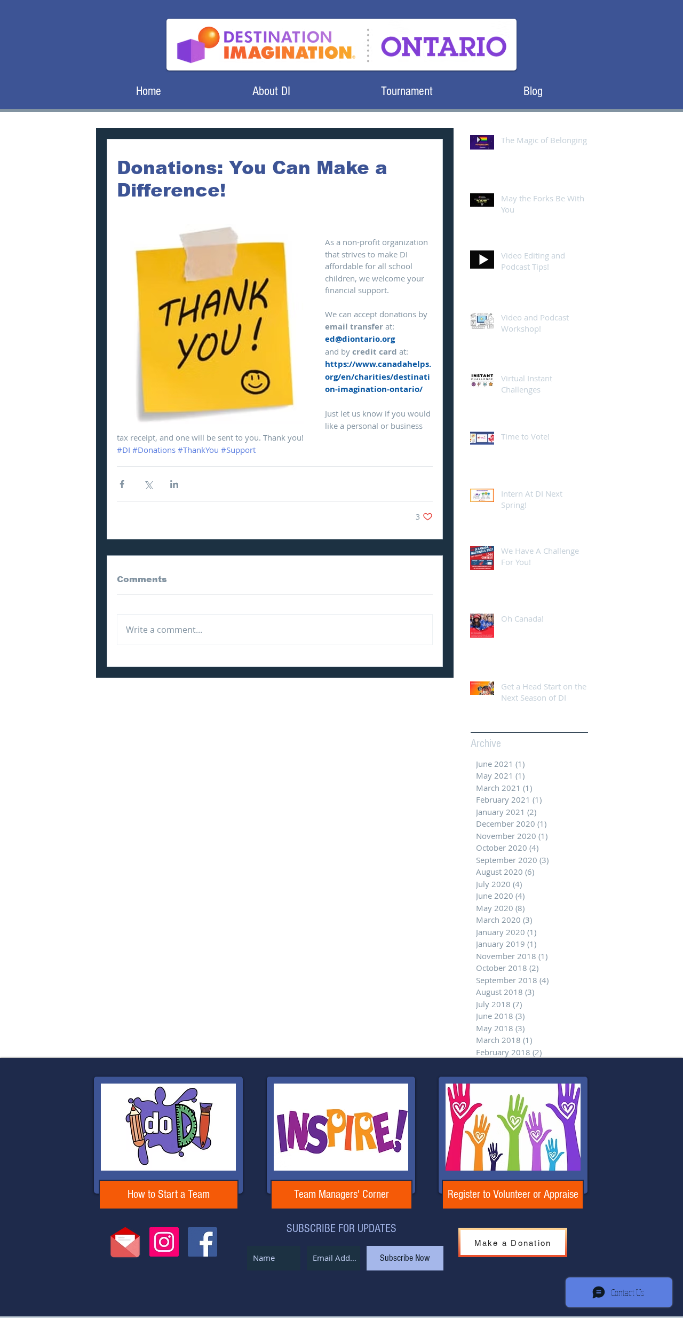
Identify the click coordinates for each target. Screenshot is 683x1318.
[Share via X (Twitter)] (148, 484)
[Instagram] (164, 1242)
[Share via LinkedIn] (174, 484)
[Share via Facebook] (122, 484)
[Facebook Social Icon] (202, 1242)
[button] (271, 91)
